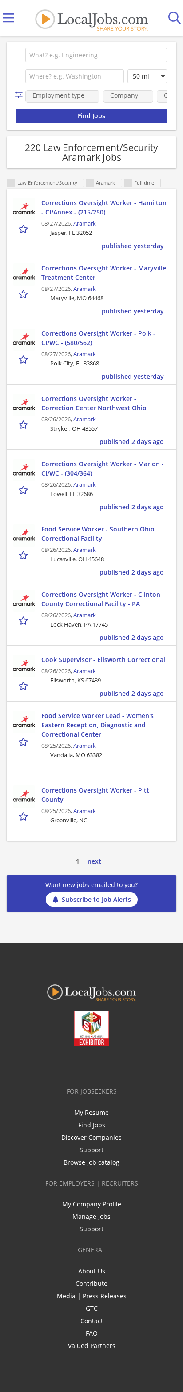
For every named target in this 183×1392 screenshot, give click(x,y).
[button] (20, 94)
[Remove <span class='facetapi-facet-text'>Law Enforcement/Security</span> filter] (11, 183)
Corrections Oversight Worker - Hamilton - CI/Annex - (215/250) (104, 207)
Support (91, 1150)
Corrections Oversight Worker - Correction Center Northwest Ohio (94, 403)
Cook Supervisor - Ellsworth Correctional (103, 659)
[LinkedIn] (86, 1064)
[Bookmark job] (24, 228)
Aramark (84, 223)
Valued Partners (91, 1345)
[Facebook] (56, 1064)
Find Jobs (91, 1125)
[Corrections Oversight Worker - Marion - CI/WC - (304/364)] (24, 470)
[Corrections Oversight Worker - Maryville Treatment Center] (24, 274)
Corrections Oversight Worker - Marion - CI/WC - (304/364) (102, 468)
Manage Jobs (91, 1216)
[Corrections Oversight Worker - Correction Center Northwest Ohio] (24, 405)
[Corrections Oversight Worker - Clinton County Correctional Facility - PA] (24, 601)
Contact (91, 1321)
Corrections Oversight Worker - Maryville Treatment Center (103, 273)
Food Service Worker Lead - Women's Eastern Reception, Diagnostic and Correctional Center (97, 724)
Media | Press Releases (92, 1296)
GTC (92, 1308)
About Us (91, 1271)
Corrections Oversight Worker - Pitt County (95, 795)
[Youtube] (100, 1064)
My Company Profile (91, 1204)
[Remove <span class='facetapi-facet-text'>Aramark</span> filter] (90, 183)
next (94, 861)
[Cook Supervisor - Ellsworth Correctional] (24, 666)
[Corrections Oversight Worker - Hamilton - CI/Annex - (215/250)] (24, 209)
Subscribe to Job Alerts (96, 899)
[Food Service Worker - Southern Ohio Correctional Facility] (24, 535)
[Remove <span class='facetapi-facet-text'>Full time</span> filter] (128, 183)
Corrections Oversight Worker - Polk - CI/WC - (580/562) (98, 338)
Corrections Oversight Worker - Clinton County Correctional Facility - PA (100, 599)
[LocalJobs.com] (91, 18)
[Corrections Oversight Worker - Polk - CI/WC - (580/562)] (24, 340)
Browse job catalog (91, 1162)
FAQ (92, 1333)
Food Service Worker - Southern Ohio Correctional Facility (98, 534)
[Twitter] (71, 1064)
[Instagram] (115, 1064)
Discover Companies (91, 1137)
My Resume (91, 1112)
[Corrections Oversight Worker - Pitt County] (24, 796)
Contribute (91, 1283)
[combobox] (96, 55)
